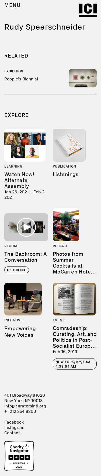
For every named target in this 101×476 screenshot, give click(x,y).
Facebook (14, 422)
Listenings (66, 174)
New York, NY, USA (72, 364)
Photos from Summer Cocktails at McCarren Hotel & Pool (72, 266)
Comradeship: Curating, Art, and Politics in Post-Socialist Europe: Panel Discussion (75, 340)
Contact (12, 432)
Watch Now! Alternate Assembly (19, 180)
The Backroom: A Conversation (25, 257)
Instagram (14, 427)
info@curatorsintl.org (25, 405)
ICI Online (16, 270)
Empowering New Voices (20, 331)
